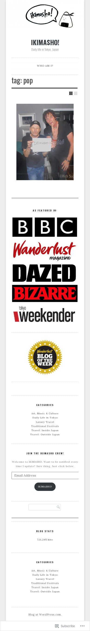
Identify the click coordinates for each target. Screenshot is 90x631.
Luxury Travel (45, 422)
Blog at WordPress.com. (45, 614)
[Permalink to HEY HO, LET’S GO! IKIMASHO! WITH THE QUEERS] (45, 142)
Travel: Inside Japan (45, 430)
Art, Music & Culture (45, 413)
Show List (75, 93)
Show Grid (70, 93)
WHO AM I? (45, 65)
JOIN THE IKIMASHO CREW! (45, 453)
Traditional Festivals (45, 426)
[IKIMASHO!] (45, 14)
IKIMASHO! (45, 42)
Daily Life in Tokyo (45, 417)
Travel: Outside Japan (45, 434)
